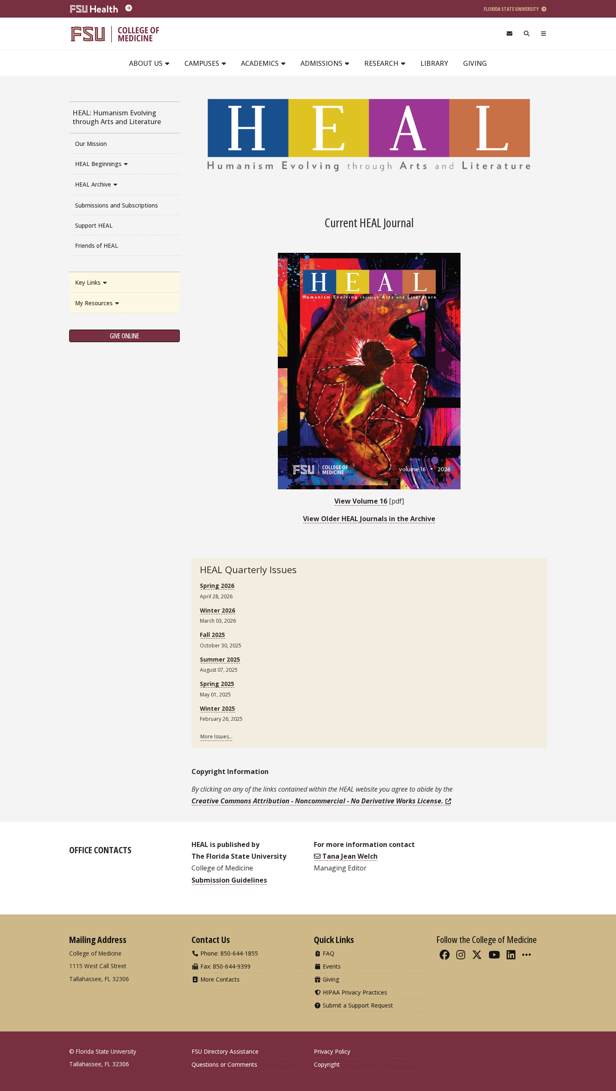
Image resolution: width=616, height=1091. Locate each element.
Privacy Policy (332, 1051)
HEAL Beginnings (99, 164)
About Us (146, 63)
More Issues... (216, 736)
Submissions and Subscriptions (116, 205)
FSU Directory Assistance (225, 1051)
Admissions (322, 63)
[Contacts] (509, 33)
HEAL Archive (94, 184)
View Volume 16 (360, 501)
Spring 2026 (217, 586)
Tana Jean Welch (349, 856)
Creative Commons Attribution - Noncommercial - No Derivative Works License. (317, 800)
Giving (475, 63)
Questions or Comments (224, 1064)
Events (331, 966)
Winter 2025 (217, 708)
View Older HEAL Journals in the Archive (369, 518)
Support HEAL (94, 225)
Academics (260, 63)
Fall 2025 (212, 635)
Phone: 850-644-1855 (228, 953)
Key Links (88, 282)
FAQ (327, 953)
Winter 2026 (217, 610)
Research (382, 63)
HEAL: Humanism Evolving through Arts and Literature (116, 117)
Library (434, 63)
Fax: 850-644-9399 (225, 966)
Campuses (202, 63)
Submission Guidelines (229, 880)
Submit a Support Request (357, 1005)
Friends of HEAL (96, 245)
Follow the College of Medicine (486, 939)
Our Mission (91, 144)
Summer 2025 (220, 659)
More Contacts (219, 979)
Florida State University (512, 9)
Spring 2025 (217, 684)
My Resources (94, 303)
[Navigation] (544, 33)
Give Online (124, 335)
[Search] (527, 33)
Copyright (327, 1064)
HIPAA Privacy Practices (354, 992)
